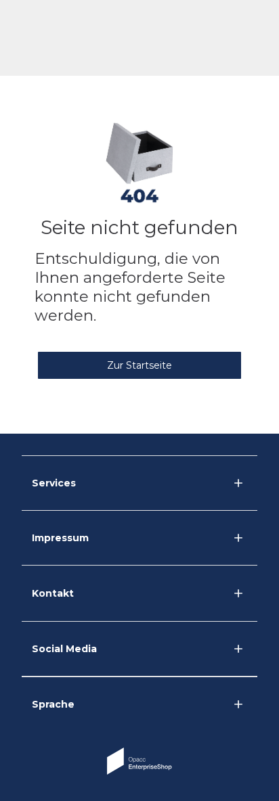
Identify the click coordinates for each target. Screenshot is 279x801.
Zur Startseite (139, 365)
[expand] (238, 593)
